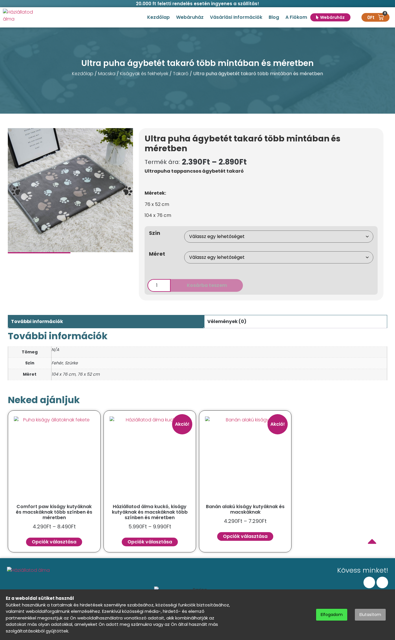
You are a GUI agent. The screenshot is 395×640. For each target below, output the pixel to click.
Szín (154, 233)
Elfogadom (332, 614)
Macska (106, 73)
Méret (157, 254)
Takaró (181, 73)
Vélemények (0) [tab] (226, 321)
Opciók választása (54, 541)
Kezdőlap (158, 17)
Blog (274, 17)
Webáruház (190, 17)
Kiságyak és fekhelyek (144, 73)
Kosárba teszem (207, 285)
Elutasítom (370, 614)
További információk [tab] (37, 321)
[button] (16, 191)
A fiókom (296, 17)
